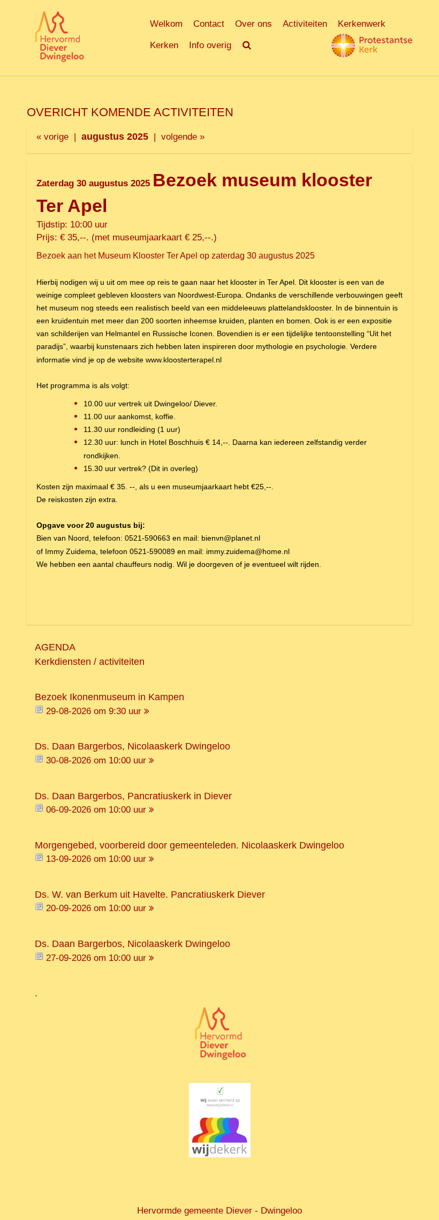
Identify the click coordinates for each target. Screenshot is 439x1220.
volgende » (183, 137)
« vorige (52, 137)
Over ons (253, 24)
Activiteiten (305, 24)
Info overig (210, 45)
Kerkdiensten (63, 661)
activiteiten (122, 661)
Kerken (164, 45)
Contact (208, 24)
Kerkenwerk (361, 24)
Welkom (166, 24)
